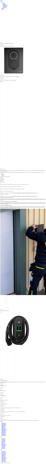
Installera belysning (5, 7)
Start (2, 2)
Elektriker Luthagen (4, 435)
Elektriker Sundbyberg (4, 430)
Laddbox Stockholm (4, 451)
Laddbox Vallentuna (4, 452)
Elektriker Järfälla (3, 425)
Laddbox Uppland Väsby (4, 457)
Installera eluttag (4, 6)
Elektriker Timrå (3, 431)
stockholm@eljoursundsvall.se (7, 392)
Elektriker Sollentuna (4, 426)
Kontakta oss (3, 9)
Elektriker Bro (3, 427)
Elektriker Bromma (4, 424)
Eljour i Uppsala (3, 448)
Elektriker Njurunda (4, 432)
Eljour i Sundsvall (3, 446)
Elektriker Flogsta (3, 434)
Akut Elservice (4, 4)
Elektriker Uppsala (4, 433)
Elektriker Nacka (3, 428)
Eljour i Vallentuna (4, 439)
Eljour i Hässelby (3, 441)
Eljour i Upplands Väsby (4, 444)
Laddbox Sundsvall (4, 459)
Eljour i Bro (3, 442)
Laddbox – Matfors (4, 460)
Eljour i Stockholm (4, 438)
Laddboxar (4, 3)
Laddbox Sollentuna (4, 454)
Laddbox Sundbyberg (4, 458)
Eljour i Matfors (3, 447)
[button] (6, 302)
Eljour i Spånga (3, 443)
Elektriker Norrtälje (4, 429)
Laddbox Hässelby (4, 455)
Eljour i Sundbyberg (4, 445)
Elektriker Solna (3, 423)
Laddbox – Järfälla (4, 453)
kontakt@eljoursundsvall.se (6, 387)
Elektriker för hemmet (5, 5)
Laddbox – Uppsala (4, 461)
